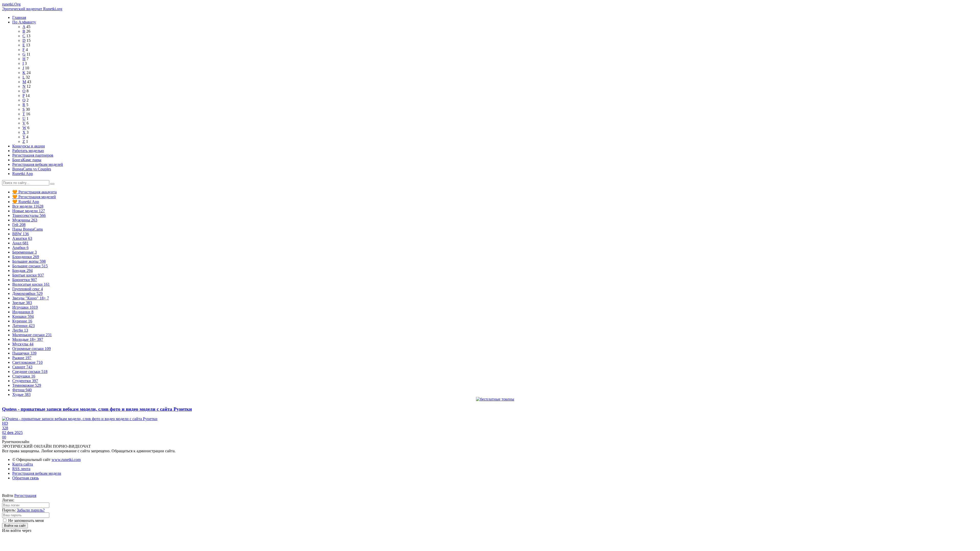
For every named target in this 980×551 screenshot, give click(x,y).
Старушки (23, 376)
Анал (20, 243)
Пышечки (24, 353)
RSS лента (21, 469)
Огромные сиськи (31, 348)
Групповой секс (27, 289)
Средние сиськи (29, 371)
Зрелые (22, 302)
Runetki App (22, 173)
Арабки (20, 247)
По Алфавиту (24, 22)
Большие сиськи (30, 266)
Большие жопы (29, 261)
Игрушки (25, 307)
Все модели (27, 206)
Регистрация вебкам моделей (37, 164)
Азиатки (22, 238)
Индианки (22, 312)
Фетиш (22, 390)
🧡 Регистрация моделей (34, 197)
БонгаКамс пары (26, 160)
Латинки (23, 325)
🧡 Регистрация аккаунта (34, 192)
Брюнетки (24, 280)
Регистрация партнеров (32, 155)
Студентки (25, 381)
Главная (19, 17)
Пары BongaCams (27, 229)
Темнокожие (26, 385)
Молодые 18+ (27, 339)
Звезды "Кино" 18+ (30, 298)
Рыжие (21, 358)
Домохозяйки (27, 293)
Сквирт (22, 367)
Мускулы (22, 344)
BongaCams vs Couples (31, 169)
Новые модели (28, 211)
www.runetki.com (66, 459)
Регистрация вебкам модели (36, 473)
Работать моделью (28, 150)
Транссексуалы (29, 215)
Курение (22, 321)
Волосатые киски (31, 284)
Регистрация (25, 495)
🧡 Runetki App (25, 201)
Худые (21, 394)
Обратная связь (25, 478)
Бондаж (22, 270)
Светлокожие (27, 362)
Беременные (24, 252)
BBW (20, 234)
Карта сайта (22, 464)
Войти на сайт (15, 526)
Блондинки (25, 257)
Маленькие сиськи (32, 335)
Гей (19, 224)
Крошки (23, 316)
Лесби (20, 330)
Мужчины (24, 220)
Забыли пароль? (31, 510)
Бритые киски (28, 275)
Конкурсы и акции (28, 146)
